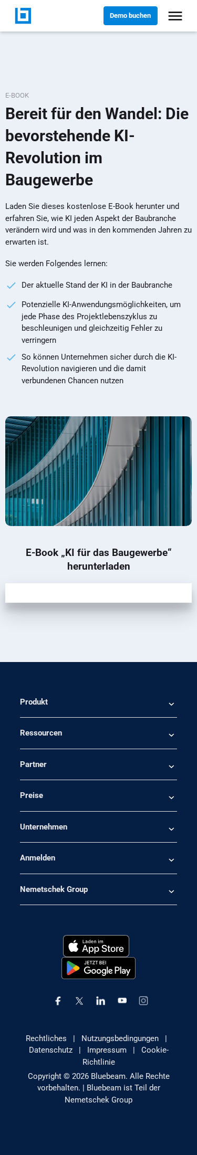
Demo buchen (130, 15)
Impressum (107, 1050)
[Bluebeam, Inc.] (23, 15)
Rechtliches (46, 1038)
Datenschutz (50, 1050)
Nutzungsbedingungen (120, 1038)
